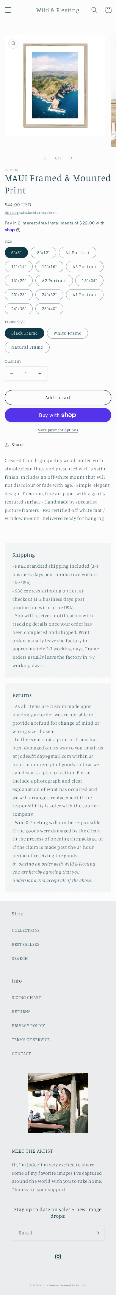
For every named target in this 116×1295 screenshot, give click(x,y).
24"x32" (49, 294)
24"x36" (18, 308)
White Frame (67, 332)
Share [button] (18, 444)
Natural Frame (27, 346)
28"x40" (49, 308)
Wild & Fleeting (49, 1285)
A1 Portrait (85, 294)
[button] (8, 10)
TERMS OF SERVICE (31, 1039)
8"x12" (43, 252)
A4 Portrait (77, 252)
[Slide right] (71, 158)
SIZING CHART (26, 997)
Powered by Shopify (73, 1285)
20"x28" (18, 294)
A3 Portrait (85, 266)
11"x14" (18, 266)
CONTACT (21, 1053)
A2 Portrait (54, 280)
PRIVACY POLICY (28, 1025)
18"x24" (89, 280)
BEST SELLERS (26, 944)
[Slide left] (44, 158)
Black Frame (24, 332)
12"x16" (49, 266)
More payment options (58, 430)
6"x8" (16, 252)
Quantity (13, 361)
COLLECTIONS (26, 930)
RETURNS (21, 1011)
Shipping (12, 212)
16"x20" (18, 280)
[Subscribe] (97, 1233)
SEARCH (20, 958)
